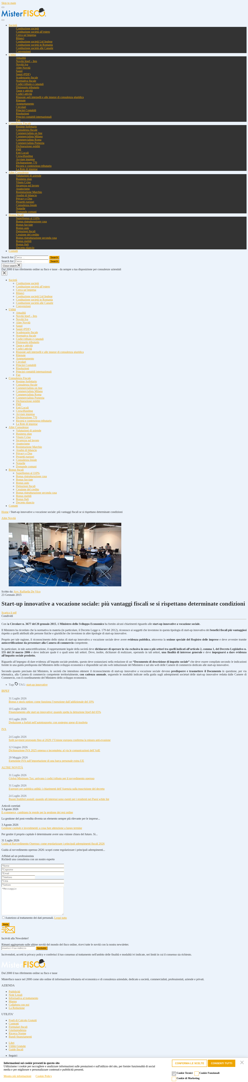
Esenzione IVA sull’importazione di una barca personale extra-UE (46, 760)
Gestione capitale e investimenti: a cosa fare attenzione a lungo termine (41, 828)
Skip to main (8, 3)
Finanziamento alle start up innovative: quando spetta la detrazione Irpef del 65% (55, 712)
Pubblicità (14, 991)
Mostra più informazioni (17, 1076)
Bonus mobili (23, 241)
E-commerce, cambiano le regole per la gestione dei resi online (37, 812)
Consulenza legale (26, 205)
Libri (11, 1042)
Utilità (12, 54)
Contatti (13, 250)
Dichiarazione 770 (26, 162)
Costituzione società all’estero (33, 31)
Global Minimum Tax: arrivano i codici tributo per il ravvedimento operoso (51, 778)
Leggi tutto (60, 917)
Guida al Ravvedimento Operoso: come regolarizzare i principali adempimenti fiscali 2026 (53, 843)
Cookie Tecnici (185, 1073)
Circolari (21, 107)
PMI (18, 149)
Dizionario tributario (27, 87)
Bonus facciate (24, 224)
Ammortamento (25, 103)
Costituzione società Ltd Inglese (34, 41)
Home (5, 511)
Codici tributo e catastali (30, 84)
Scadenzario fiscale (27, 77)
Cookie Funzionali (209, 1073)
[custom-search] (2, 20)
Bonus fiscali (16, 214)
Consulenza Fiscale (20, 123)
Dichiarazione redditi (28, 146)
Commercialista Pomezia (30, 142)
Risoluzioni (22, 113)
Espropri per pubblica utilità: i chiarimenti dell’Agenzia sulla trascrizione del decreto (57, 788)
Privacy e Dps (24, 198)
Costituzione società (27, 28)
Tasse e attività (24, 90)
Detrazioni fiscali (25, 231)
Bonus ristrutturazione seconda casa (36, 237)
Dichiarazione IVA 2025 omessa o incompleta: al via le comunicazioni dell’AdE (54, 750)
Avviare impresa (25, 159)
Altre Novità (23, 67)
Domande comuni (26, 211)
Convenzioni (23, 51)
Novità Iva (22, 64)
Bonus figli (22, 244)
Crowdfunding (24, 156)
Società (13, 25)
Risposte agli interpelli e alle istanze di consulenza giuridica (50, 97)
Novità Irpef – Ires (26, 61)
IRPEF (5, 690)
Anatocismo (23, 188)
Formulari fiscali (18, 1026)
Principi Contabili (26, 110)
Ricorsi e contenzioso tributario (34, 165)
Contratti (14, 1023)
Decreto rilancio (25, 247)
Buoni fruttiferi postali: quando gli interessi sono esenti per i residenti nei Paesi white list (59, 799)
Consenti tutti (221, 1063)
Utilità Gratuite (17, 1046)
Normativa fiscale (26, 80)
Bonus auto (22, 228)
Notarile (20, 208)
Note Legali (15, 994)
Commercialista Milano (29, 136)
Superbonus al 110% (28, 218)
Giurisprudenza (17, 1030)
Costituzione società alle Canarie (34, 48)
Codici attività (24, 93)
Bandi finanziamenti (20, 1036)
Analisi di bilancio (26, 195)
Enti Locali (22, 152)
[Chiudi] (242, 1063)
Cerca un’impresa (26, 35)
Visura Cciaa (23, 182)
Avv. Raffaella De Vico (27, 591)
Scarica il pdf (9, 612)
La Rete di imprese (27, 169)
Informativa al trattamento (23, 998)
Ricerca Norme (17, 1033)
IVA (3, 729)
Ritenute (21, 100)
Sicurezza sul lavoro (27, 185)
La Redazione (17, 1007)
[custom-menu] (2, 7)
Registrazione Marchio (29, 192)
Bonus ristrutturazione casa (31, 221)
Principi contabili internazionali (34, 116)
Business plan (24, 178)
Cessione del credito (27, 234)
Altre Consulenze (19, 172)
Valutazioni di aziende (28, 175)
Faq (18, 120)
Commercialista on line (29, 133)
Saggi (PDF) (23, 74)
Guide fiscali (16, 1049)
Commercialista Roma (28, 139)
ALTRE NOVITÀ (12, 767)
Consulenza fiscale (26, 129)
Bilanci (20, 38)
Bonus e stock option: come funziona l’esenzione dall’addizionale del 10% (51, 701)
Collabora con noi (19, 1004)
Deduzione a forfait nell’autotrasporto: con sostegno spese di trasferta (48, 722)
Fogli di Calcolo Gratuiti (23, 1020)
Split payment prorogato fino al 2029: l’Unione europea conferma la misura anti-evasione (60, 740)
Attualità (21, 57)
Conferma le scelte (189, 1063)
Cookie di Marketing (188, 1078)
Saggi (19, 71)
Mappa (13, 1001)
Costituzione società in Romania (34, 44)
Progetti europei (25, 201)
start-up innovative (37, 684)
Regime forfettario (26, 126)
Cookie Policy (44, 1076)
